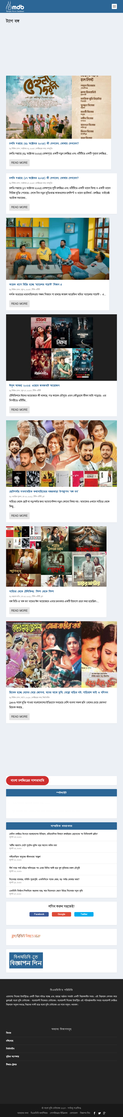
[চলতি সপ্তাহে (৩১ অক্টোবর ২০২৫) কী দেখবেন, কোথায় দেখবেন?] (58, 107)
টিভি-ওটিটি (36, 289)
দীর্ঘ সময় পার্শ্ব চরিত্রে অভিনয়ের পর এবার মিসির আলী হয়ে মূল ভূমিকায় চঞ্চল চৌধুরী (44, 868)
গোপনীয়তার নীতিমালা (58, 1113)
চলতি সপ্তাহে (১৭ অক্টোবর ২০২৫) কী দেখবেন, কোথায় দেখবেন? (43, 178)
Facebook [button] (39, 914)
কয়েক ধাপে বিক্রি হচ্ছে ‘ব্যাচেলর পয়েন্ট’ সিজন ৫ (35, 284)
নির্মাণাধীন (46, 697)
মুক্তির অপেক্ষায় (12, 1056)
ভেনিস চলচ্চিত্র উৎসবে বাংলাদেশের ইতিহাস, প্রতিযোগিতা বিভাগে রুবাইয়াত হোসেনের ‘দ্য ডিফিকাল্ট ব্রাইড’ (53, 833)
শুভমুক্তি (50, 148)
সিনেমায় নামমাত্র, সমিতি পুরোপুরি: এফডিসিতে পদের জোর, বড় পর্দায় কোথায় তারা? (44, 879)
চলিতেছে (9, 1040)
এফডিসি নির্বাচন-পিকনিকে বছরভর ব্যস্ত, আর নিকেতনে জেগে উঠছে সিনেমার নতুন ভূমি (46, 890)
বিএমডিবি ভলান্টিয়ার (39, 1113)
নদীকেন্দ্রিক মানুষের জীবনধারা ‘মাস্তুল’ (25, 856)
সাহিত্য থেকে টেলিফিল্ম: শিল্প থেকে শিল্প (31, 591)
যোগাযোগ (74, 1113)
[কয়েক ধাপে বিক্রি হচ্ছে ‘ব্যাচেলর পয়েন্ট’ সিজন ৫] (57, 249)
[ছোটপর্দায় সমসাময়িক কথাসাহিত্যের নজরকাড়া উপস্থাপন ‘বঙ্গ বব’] (61, 453)
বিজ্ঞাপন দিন (85, 1113)
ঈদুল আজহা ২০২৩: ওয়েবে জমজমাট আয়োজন (34, 385)
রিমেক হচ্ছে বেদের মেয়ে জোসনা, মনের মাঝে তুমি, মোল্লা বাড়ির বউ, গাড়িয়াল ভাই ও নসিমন (58, 692)
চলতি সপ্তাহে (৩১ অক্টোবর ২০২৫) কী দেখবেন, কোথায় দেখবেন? (44, 143)
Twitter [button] (84, 914)
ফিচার (8, 1032)
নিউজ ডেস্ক (16, 148)
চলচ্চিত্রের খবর (41, 148)
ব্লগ (43, 496)
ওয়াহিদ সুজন (16, 496)
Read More (19, 163)
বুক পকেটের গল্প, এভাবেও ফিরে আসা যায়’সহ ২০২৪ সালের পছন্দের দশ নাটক (46, 811)
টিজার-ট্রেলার (11, 1064)
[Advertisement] (61, 48)
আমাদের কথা (22, 1113)
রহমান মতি (16, 596)
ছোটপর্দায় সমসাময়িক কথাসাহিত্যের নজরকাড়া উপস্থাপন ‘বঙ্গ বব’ (43, 491)
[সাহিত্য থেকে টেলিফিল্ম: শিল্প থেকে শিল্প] (56, 556)
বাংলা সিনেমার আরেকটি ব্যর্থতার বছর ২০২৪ (30, 803)
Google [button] (61, 914)
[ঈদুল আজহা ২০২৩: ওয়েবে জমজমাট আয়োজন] (61, 347)
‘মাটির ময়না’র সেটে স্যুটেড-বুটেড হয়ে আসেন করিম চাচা (33, 845)
